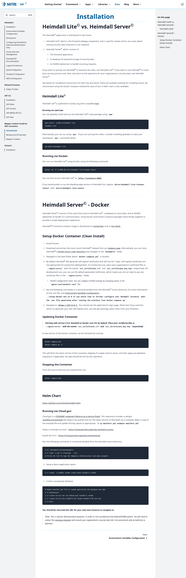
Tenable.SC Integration (15, 74)
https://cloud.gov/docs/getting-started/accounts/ (91, 429)
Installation (10, 27)
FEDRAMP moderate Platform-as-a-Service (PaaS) (78, 416)
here (97, 103)
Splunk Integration (14, 70)
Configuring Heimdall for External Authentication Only (16, 45)
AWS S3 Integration (14, 78)
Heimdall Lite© (166, 29)
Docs (117, 4)
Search (20, 15)
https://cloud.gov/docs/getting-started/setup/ (79, 435)
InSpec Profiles (12, 89)
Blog (126, 4)
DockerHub (98, 226)
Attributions (11, 38)
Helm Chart (165, 47)
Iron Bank (115, 226)
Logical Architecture (14, 65)
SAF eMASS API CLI (13, 113)
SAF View (9, 117)
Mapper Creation (13, 139)
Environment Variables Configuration (15, 32)
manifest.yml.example (52, 420)
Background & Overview (16, 135)
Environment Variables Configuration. (82, 293)
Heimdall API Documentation (12, 60)
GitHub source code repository (71, 251)
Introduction (11, 130)
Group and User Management (12, 53)
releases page (114, 248)
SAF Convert (11, 108)
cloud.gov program (63, 520)
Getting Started (53, 4)
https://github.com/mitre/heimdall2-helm (61, 403)
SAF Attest (10, 104)
